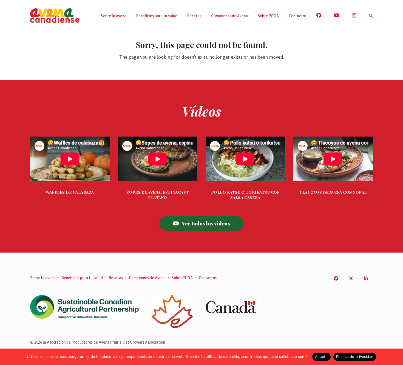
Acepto (321, 356)
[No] (396, 357)
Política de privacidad (355, 356)
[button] (371, 15)
